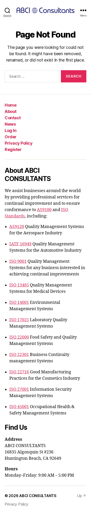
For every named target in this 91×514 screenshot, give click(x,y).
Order (11, 136)
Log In (10, 130)
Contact (13, 117)
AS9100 (44, 210)
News (10, 124)
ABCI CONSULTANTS (37, 495)
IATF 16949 (20, 244)
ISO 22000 (19, 337)
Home (10, 105)
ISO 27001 (19, 389)
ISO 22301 (19, 354)
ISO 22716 (19, 372)
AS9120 (16, 226)
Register (13, 149)
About (11, 111)
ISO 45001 (19, 407)
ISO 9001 (18, 261)
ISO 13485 (19, 285)
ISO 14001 (19, 302)
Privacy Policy (18, 143)
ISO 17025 (19, 320)
